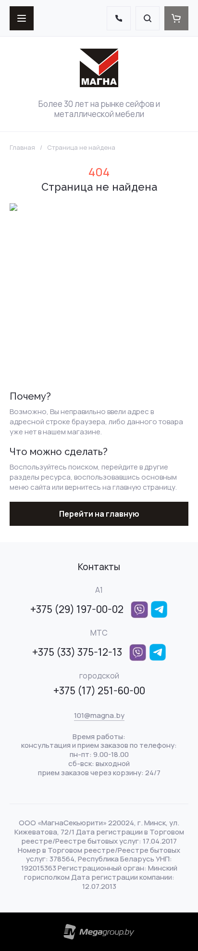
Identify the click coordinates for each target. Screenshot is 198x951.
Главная (22, 147)
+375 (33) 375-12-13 (77, 652)
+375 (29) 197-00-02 (77, 609)
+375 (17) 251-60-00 (99, 690)
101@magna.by (99, 715)
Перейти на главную (99, 513)
